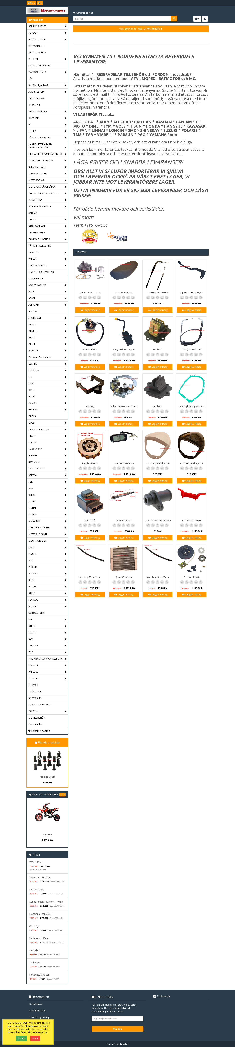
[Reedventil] (157, 331)
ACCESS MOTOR (37, 285)
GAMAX (32, 403)
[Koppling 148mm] (90, 445)
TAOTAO (33, 645)
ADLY (31, 291)
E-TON (31, 396)
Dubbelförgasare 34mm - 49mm (46, 901)
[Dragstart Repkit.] (191, 559)
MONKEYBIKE (35, 278)
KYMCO (32, 494)
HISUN (31, 435)
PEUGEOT (33, 553)
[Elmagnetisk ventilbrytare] (124, 331)
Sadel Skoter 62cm (124, 292)
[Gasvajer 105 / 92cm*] (191, 331)
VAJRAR (32, 258)
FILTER (32, 131)
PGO (30, 560)
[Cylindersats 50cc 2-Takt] (90, 275)
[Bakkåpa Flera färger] (191, 502)
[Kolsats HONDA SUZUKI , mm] (124, 388)
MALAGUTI (34, 521)
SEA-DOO (33, 599)
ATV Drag (90, 406)
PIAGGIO (33, 566)
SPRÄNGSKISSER (37, 26)
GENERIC (33, 409)
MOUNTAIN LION (37, 540)
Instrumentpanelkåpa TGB (158, 463)
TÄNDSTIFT (34, 252)
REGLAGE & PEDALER (39, 206)
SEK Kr (31, 3)
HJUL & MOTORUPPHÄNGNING (45, 153)
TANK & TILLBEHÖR (39, 239)
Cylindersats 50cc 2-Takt (90, 292)
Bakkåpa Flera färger (191, 520)
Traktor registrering (39, 1017)
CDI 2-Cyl (34, 926)
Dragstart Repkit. (191, 577)
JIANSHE (32, 455)
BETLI (31, 344)
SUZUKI (32, 632)
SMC (30, 619)
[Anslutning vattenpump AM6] (157, 502)
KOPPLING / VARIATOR (40, 160)
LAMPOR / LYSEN (37, 173)
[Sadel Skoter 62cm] (124, 275)
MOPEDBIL (34, 678)
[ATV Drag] (90, 388)
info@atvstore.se (128, 94)
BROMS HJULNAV (37, 111)
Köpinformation (37, 1010)
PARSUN (32, 711)
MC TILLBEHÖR (36, 717)
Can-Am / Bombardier (39, 357)
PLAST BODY (35, 199)
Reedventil (158, 349)
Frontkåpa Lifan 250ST (41, 913)
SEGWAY (32, 606)
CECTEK (32, 363)
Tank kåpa (34, 962)
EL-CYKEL (33, 684)
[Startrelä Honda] (90, 331)
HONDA (32, 442)
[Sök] (174, 18)
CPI (30, 376)
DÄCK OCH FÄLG (37, 72)
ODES (31, 547)
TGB (30, 652)
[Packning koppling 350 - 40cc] (191, 388)
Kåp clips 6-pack (47, 776)
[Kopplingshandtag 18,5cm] (191, 275)
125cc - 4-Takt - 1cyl (39, 877)
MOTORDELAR (36, 180)
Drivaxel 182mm (124, 520)
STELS (31, 625)
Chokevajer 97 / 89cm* (158, 292)
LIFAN (31, 501)
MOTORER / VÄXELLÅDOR (42, 186)
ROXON (32, 586)
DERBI (31, 383)
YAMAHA (33, 671)
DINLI (31, 389)
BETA (31, 337)
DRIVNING (33, 117)
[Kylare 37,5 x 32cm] (124, 559)
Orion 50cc (38, 834)
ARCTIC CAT (34, 317)
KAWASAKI (34, 462)
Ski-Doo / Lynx (36, 612)
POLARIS (33, 573)
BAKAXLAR (34, 104)
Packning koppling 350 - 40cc (192, 406)
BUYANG (33, 350)
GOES (31, 422)
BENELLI (33, 330)
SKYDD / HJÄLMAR (38, 85)
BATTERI (33, 58)
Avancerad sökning (84, 13)
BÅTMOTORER (36, 45)
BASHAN (33, 324)
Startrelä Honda (90, 349)
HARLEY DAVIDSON (38, 429)
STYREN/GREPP (36, 232)
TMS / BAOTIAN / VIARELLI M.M (45, 658)
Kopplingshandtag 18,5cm (192, 292)
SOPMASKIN (35, 698)
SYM (30, 639)
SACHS (31, 593)
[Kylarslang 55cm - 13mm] (157, 559)
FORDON (33, 32)
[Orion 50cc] (37, 817)
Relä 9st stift (90, 520)
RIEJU (31, 580)
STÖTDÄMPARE (36, 226)
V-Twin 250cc (36, 862)
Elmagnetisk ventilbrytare (124, 349)
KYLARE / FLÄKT (37, 167)
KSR (30, 481)
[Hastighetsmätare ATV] (124, 445)
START (31, 219)
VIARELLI (33, 665)
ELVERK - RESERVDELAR (41, 271)
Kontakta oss (36, 1003)
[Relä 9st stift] (90, 502)
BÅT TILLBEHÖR (37, 52)
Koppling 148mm (90, 463)
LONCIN (32, 514)
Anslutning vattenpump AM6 (158, 520)
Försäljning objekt (40, 730)
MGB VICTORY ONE (38, 527)
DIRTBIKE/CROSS (37, 265)
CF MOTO (33, 370)
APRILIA (32, 311)
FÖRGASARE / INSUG (39, 137)
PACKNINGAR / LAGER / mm (43, 193)
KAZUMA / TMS (36, 468)
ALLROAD (33, 304)
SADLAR (32, 212)
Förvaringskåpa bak (39, 974)
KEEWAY (32, 475)
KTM (30, 488)
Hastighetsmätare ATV (124, 463)
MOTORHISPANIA (37, 534)
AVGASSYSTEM (36, 91)
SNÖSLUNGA (35, 691)
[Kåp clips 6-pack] (47, 760)
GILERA (32, 416)
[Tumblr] (206, 3)
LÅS (30, 78)
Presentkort (37, 724)
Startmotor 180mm (39, 938)
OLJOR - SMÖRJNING (39, 65)
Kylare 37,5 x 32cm (124, 577)
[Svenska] (40, 3)
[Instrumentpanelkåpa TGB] (157, 445)
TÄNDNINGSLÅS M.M (39, 245)
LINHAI (32, 507)
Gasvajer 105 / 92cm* (191, 349)
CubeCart (124, 1044)
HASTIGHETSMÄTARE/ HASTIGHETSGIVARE (40, 146)
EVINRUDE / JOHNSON (40, 704)
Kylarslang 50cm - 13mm (90, 577)
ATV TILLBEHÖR (37, 39)
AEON (31, 298)
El (29, 124)
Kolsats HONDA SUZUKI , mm (124, 406)
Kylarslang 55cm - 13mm (158, 577)
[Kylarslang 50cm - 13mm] (90, 559)
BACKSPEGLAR (36, 98)
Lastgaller (34, 950)
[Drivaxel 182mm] (124, 502)
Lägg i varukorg (91, 309)
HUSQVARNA (35, 448)
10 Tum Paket (36, 889)
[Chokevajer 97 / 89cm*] (157, 275)
